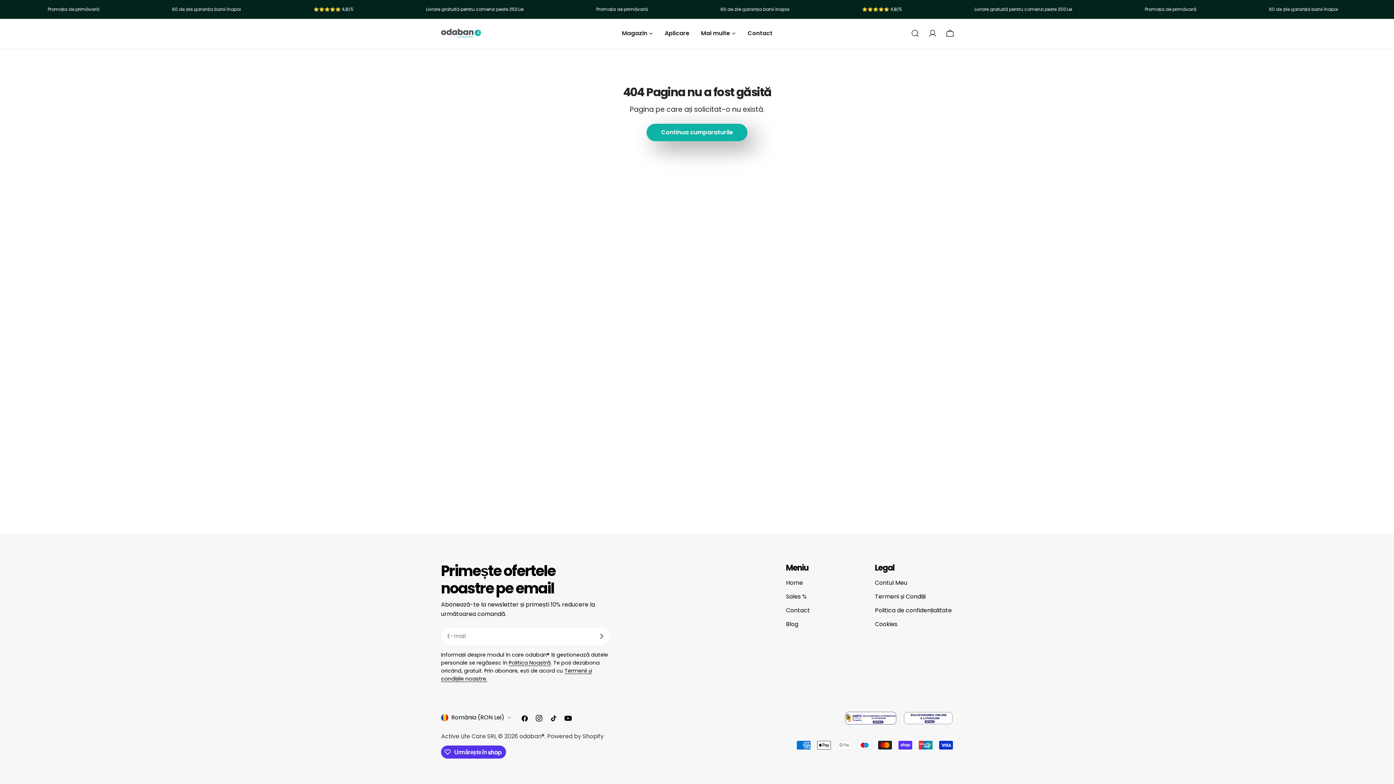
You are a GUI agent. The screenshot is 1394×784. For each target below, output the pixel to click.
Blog (792, 624)
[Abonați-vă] (601, 636)
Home (794, 583)
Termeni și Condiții (900, 596)
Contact (798, 610)
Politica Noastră (530, 662)
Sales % (796, 596)
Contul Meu (891, 583)
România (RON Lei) (477, 717)
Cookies (886, 624)
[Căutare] (915, 33)
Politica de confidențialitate (913, 610)
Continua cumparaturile (697, 132)
